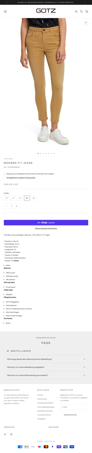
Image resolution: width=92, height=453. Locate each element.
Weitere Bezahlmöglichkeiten (46, 228)
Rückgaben (41, 419)
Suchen (40, 395)
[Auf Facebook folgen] (5, 434)
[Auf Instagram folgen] (11, 434)
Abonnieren (70, 415)
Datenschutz (42, 399)
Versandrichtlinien (44, 415)
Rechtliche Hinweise (45, 411)
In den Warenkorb (46, 215)
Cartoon (8, 159)
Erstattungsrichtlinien (45, 403)
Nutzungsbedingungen (46, 407)
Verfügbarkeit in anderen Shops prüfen (20, 177)
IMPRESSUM (9, 427)
